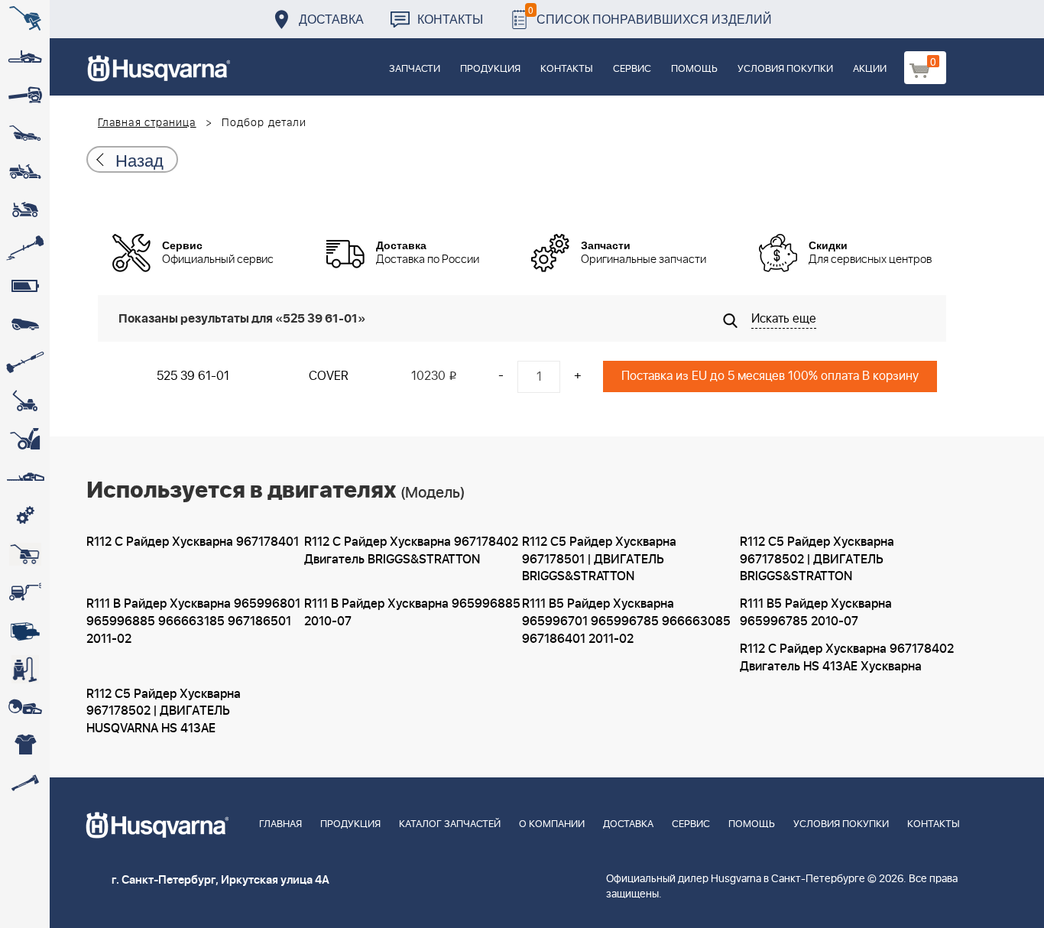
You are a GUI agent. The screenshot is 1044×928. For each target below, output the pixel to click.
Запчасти (414, 69)
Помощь (694, 69)
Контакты (450, 19)
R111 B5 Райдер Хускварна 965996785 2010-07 (816, 613)
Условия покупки (785, 69)
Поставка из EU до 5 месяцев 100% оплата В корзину (770, 376)
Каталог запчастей (450, 824)
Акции (870, 69)
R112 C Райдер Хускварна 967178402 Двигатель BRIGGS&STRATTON (411, 551)
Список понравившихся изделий (650, 15)
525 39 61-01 (193, 376)
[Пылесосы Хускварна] (25, 669)
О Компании (552, 824)
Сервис (632, 69)
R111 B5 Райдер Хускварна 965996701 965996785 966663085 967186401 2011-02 (626, 621)
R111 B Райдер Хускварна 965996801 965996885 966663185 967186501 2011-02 (193, 621)
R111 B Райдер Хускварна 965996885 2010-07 (412, 613)
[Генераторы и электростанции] (25, 554)
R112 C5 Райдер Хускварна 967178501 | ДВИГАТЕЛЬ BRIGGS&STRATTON (599, 559)
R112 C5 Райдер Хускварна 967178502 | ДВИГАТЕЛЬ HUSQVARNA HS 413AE (163, 711)
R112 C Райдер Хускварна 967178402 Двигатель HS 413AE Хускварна (847, 658)
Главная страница (147, 123)
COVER (329, 376)
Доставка (331, 19)
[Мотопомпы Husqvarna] (25, 631)
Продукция (490, 69)
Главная (280, 824)
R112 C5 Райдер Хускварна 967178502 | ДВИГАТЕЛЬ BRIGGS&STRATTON (817, 559)
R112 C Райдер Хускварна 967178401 (192, 542)
